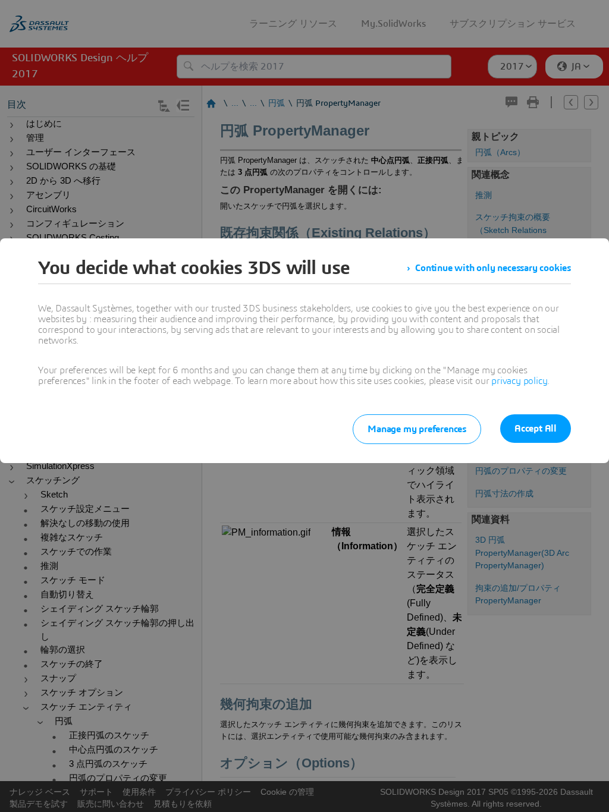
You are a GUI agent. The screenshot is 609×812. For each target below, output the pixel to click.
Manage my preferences (417, 429)
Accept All (535, 428)
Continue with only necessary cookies (493, 268)
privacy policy (519, 381)
